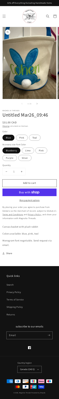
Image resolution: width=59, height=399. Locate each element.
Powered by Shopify (38, 393)
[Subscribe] (48, 335)
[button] (4, 16)
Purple (9, 157)
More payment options (30, 200)
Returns (11, 314)
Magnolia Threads (25, 393)
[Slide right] (36, 103)
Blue (8, 137)
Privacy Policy (14, 292)
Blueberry (11, 150)
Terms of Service (15, 299)
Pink (21, 137)
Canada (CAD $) (27, 369)
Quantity (6, 165)
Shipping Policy (15, 306)
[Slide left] (22, 103)
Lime (28, 150)
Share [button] (9, 253)
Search (10, 284)
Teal (34, 137)
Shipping (5, 126)
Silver (25, 157)
